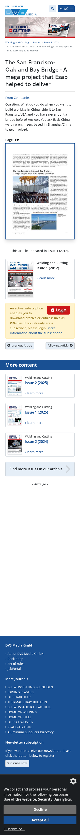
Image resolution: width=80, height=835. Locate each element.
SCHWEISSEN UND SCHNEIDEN (30, 687)
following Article (59, 345)
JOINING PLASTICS (21, 692)
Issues (36, 42)
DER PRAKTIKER (19, 697)
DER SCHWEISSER (20, 722)
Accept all (40, 820)
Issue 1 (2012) (51, 42)
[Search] (52, 8)
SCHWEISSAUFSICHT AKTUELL (29, 707)
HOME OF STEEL (19, 717)
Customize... (14, 829)
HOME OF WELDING (22, 712)
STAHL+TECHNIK (20, 727)
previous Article (21, 345)
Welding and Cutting (17, 42)
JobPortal (14, 668)
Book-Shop (15, 659)
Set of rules (16, 664)
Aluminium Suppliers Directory (31, 732)
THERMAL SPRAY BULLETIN (27, 702)
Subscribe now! (17, 763)
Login (60, 310)
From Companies (17, 97)
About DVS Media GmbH (26, 653)
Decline (40, 809)
